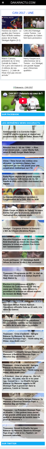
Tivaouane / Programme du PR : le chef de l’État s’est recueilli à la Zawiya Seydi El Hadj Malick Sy (23, 275)
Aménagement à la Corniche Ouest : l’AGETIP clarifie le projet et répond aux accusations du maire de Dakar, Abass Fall (23, 134)
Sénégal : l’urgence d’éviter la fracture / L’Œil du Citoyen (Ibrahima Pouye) (21, 229)
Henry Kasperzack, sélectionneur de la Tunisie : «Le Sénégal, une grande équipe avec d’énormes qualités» (33, 64)
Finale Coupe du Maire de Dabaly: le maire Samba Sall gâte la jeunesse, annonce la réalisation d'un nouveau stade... (23, 212)
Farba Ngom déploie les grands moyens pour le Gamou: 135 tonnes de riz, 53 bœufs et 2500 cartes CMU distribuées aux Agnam (23, 180)
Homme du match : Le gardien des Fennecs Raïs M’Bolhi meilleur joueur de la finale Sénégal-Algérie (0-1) (11, 35)
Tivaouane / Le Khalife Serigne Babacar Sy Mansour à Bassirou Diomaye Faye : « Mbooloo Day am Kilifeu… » (23, 354)
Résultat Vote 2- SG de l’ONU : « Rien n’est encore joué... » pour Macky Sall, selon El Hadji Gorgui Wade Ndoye (21, 149)
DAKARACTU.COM (23, 2)
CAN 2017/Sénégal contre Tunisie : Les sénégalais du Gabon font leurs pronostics (33, 34)
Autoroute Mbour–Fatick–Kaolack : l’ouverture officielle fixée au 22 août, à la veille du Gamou (22, 307)
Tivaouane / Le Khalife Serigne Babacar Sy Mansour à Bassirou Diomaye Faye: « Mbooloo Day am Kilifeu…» (23, 401)
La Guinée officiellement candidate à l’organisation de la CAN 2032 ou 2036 (21, 198)
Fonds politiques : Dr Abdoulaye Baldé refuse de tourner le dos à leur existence (22, 261)
